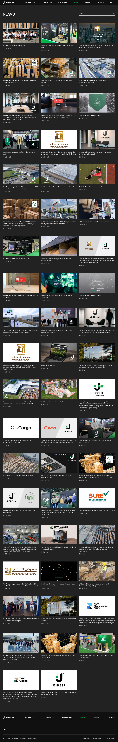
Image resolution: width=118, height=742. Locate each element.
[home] (8, 2)
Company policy (110, 738)
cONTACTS (100, 2)
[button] (31, 2)
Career (96, 717)
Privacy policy (97, 738)
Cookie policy (86, 738)
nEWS (76, 2)
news (82, 717)
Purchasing (67, 717)
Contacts (111, 717)
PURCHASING (62, 2)
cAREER (87, 2)
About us (48, 2)
